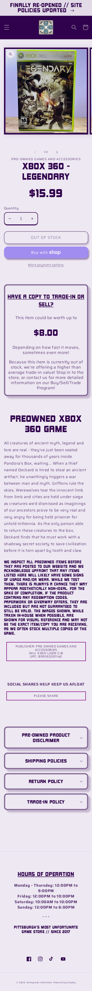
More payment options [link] (46, 265)
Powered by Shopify (64, 982)
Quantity (11, 208)
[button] (6, 27)
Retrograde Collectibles (39, 982)
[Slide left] (35, 152)
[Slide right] (57, 152)
